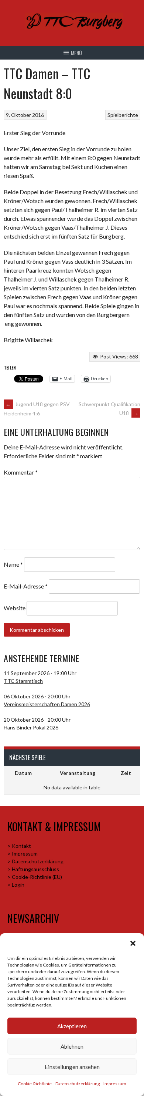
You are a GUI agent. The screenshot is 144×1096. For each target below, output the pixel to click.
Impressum (114, 1083)
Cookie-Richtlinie (35, 1083)
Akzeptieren (72, 1026)
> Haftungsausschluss (33, 869)
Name (13, 564)
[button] (133, 943)
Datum (23, 773)
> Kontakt (19, 846)
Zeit (126, 773)
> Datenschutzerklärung (35, 861)
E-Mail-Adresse (26, 586)
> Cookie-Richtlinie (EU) (34, 877)
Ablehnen (72, 1046)
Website (14, 607)
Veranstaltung (77, 773)
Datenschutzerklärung (77, 1083)
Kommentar (21, 472)
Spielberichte (122, 115)
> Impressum (22, 853)
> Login (15, 884)
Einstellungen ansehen (72, 1066)
